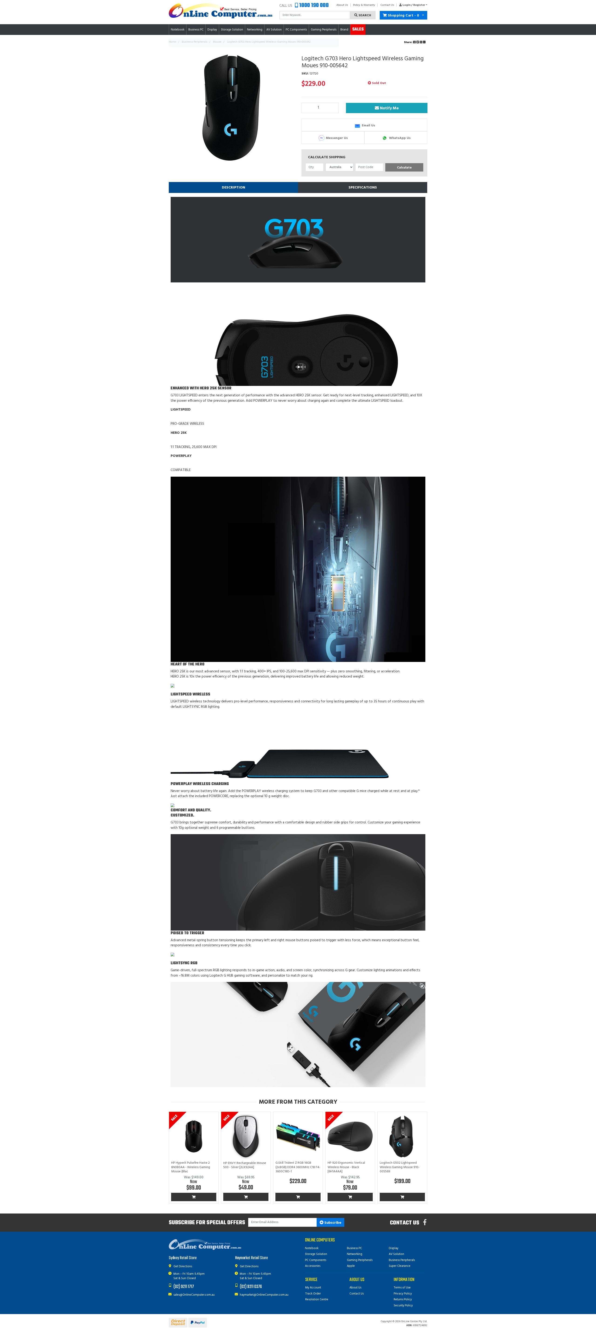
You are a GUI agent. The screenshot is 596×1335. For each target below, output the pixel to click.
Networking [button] (254, 29)
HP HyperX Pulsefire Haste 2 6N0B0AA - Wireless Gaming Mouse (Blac (190, 1167)
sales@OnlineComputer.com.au (194, 1294)
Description (233, 188)
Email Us (368, 125)
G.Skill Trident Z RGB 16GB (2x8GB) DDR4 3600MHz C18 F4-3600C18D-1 (297, 1167)
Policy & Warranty (364, 5)
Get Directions (182, 1266)
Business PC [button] (195, 29)
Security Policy (403, 1305)
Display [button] (212, 29)
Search (364, 15)
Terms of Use (402, 1287)
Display (393, 1248)
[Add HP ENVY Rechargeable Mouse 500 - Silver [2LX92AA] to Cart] (245, 1197)
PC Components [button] (296, 29)
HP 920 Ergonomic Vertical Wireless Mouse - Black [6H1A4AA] (346, 1167)
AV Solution (396, 1254)
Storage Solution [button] (232, 29)
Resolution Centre (316, 1299)
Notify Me (389, 108)
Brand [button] (344, 29)
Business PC (354, 1248)
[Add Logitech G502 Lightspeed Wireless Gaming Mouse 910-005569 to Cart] (402, 1197)
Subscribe (332, 1223)
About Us (342, 5)
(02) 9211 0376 (251, 1287)
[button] (412, 5)
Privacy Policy (403, 1293)
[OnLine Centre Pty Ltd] (220, 10)
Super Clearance (399, 1266)
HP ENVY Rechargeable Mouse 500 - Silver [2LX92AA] (244, 1165)
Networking (354, 1254)
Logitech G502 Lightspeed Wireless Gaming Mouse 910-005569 (400, 1167)
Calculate (404, 167)
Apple (351, 1266)
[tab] (233, 187)
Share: (408, 42)
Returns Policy (403, 1299)
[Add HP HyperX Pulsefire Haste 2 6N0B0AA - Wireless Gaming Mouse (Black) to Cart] (193, 1197)
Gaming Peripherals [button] (323, 29)
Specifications (363, 188)
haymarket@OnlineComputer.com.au (264, 1294)
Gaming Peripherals (359, 1260)
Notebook (311, 1248)
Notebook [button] (177, 29)
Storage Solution (316, 1254)
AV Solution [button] (274, 29)
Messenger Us (336, 138)
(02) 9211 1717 (183, 1287)
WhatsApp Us (399, 138)
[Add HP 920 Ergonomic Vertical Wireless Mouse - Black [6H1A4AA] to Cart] (350, 1197)
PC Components (315, 1260)
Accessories (312, 1266)
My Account (313, 1287)
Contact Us (387, 5)
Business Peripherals (402, 1260)
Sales (358, 29)
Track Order (313, 1293)
